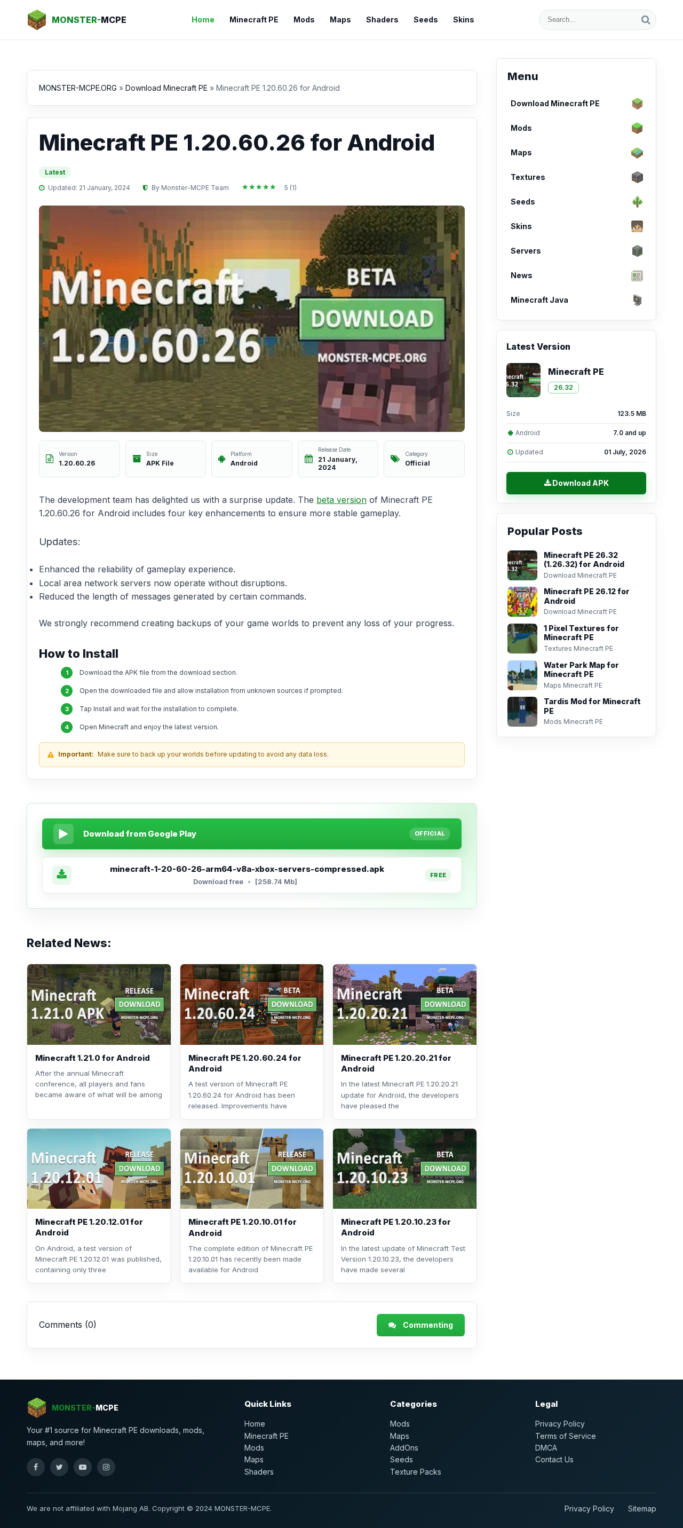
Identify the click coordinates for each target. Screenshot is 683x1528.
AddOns (404, 1447)
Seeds (426, 19)
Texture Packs (415, 1471)
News (522, 275)
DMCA (546, 1447)
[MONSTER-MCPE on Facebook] (36, 1467)
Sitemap (642, 1508)
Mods (304, 19)
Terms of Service (565, 1435)
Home (203, 19)
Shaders (382, 19)
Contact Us (554, 1459)
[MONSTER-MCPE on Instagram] (106, 1467)
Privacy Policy (560, 1423)
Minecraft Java (539, 299)
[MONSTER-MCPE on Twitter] (59, 1467)
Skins (463, 19)
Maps (340, 19)
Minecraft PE (254, 19)
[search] (645, 20)
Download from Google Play (139, 834)
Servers (526, 250)
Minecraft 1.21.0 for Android (92, 1058)
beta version (341, 499)
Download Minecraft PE (555, 103)
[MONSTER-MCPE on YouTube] (83, 1467)
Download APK (580, 482)
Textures (528, 177)
